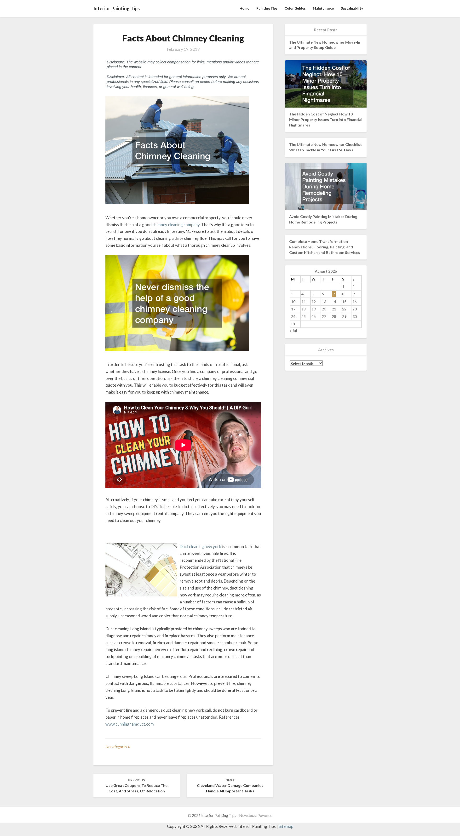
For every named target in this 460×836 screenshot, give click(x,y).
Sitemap (286, 826)
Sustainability (352, 8)
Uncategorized (117, 746)
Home (244, 8)
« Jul (293, 330)
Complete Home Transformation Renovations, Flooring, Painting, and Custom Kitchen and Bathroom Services (324, 247)
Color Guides (295, 8)
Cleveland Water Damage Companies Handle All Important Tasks (230, 785)
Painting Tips (266, 8)
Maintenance (323, 8)
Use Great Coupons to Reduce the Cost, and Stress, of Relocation (136, 785)
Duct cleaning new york (200, 546)
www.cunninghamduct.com (129, 724)
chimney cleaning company (176, 224)
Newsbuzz (248, 815)
